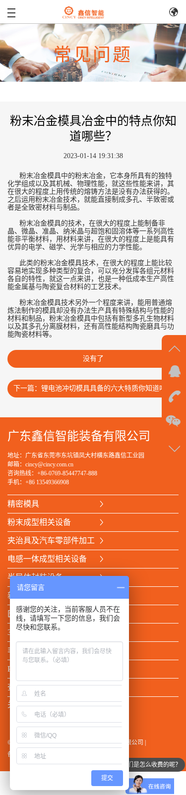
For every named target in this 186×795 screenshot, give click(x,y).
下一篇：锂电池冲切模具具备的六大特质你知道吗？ (93, 388)
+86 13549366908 (47, 482)
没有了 (93, 358)
